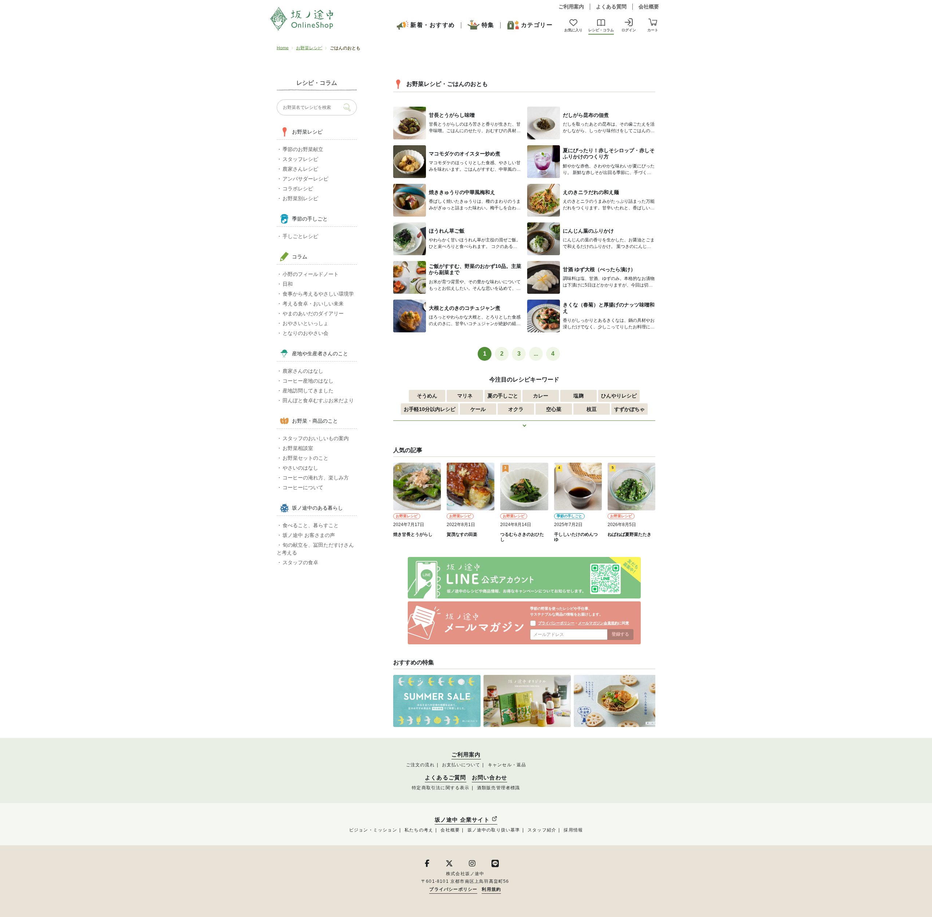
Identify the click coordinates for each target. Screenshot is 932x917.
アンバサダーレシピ (305, 179)
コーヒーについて (303, 487)
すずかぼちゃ (629, 409)
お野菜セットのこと (305, 458)
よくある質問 (611, 6)
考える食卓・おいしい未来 (313, 304)
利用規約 (491, 889)
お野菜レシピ (309, 48)
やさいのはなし (300, 468)
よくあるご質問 (445, 777)
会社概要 (649, 6)
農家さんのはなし (303, 371)
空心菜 (553, 409)
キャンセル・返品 (507, 764)
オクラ (516, 409)
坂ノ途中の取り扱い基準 (493, 830)
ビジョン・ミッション (373, 830)
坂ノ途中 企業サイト (463, 820)
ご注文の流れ (420, 764)
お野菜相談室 (298, 448)
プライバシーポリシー (556, 623)
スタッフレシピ (300, 159)
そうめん (427, 396)
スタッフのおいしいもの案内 (316, 438)
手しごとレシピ (300, 236)
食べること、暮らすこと (311, 525)
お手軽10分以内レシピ (429, 409)
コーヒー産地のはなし (308, 381)
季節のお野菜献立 (303, 149)
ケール (478, 409)
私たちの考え (418, 830)
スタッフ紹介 (542, 830)
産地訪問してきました (308, 391)
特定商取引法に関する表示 (440, 787)
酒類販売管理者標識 (498, 787)
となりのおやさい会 (305, 333)
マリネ (465, 396)
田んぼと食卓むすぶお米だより (318, 400)
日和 (288, 284)
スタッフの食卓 (300, 562)
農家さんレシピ (300, 169)
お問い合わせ (489, 777)
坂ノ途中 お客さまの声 (309, 535)
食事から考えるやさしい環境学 (318, 294)
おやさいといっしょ (305, 323)
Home (283, 48)
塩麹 (578, 396)
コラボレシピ (298, 188)
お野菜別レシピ (300, 198)
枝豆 (592, 409)
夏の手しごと (502, 396)
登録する (620, 634)
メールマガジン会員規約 (598, 623)
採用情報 (573, 830)
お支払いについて (461, 764)
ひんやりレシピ (619, 396)
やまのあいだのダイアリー (313, 313)
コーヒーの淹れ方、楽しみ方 (316, 478)
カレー (540, 396)
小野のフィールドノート (311, 274)
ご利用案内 (571, 6)
